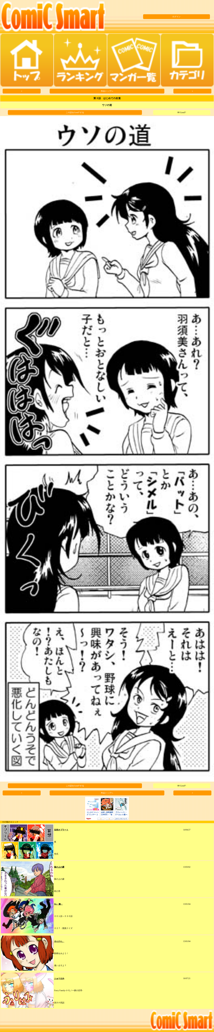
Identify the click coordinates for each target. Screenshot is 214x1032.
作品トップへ (107, 91)
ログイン (176, 17)
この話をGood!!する (75, 112)
